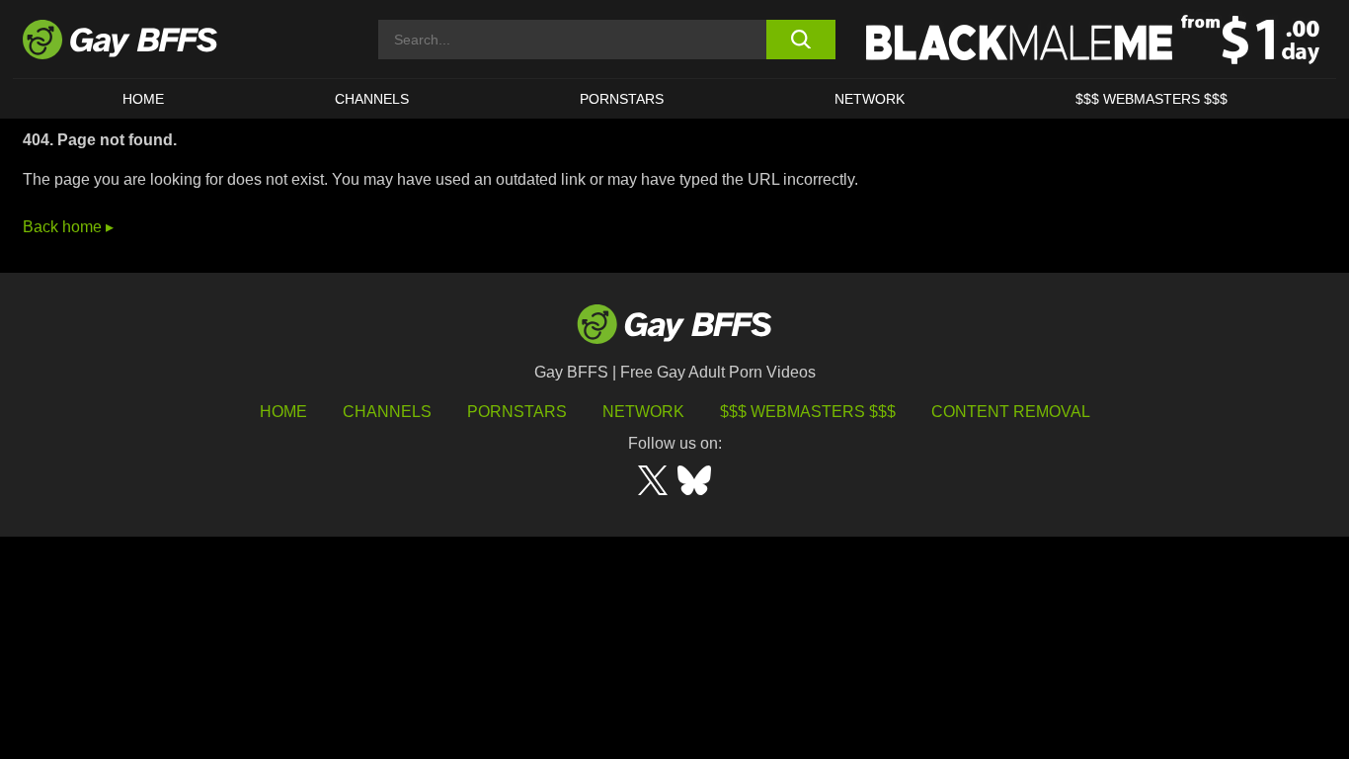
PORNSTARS (622, 99)
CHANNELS (372, 99)
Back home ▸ (68, 226)
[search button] (800, 39)
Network (869, 99)
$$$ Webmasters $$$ (1151, 99)
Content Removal (1010, 411)
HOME (143, 99)
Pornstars (517, 411)
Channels (387, 411)
